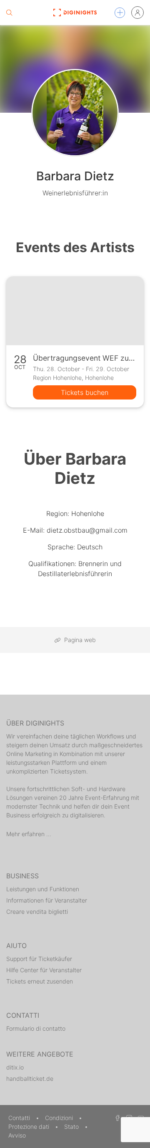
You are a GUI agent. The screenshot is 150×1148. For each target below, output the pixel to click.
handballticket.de (29, 1078)
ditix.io (15, 1067)
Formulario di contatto (35, 1028)
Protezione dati (29, 1126)
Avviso (17, 1135)
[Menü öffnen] (120, 13)
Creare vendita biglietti (37, 911)
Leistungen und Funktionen (42, 889)
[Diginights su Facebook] (116, 1117)
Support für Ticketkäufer (39, 958)
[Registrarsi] (137, 12)
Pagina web (79, 639)
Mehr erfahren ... (28, 833)
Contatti (20, 1117)
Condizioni (60, 1117)
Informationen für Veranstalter (46, 900)
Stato (72, 1126)
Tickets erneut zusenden (39, 981)
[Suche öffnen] (9, 12)
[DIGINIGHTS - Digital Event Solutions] (74, 12)
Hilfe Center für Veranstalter (44, 970)
